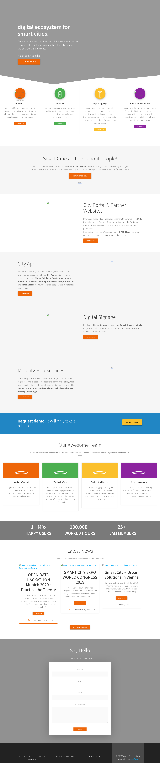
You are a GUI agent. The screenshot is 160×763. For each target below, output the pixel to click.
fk (29, 620)
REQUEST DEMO (132, 422)
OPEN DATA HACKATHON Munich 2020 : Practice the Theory (38, 582)
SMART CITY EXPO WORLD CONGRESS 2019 (80, 577)
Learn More (25, 293)
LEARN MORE (20, 123)
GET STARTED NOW (29, 62)
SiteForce (134, 759)
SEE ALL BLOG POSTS (80, 627)
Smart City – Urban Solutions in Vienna (121, 575)
